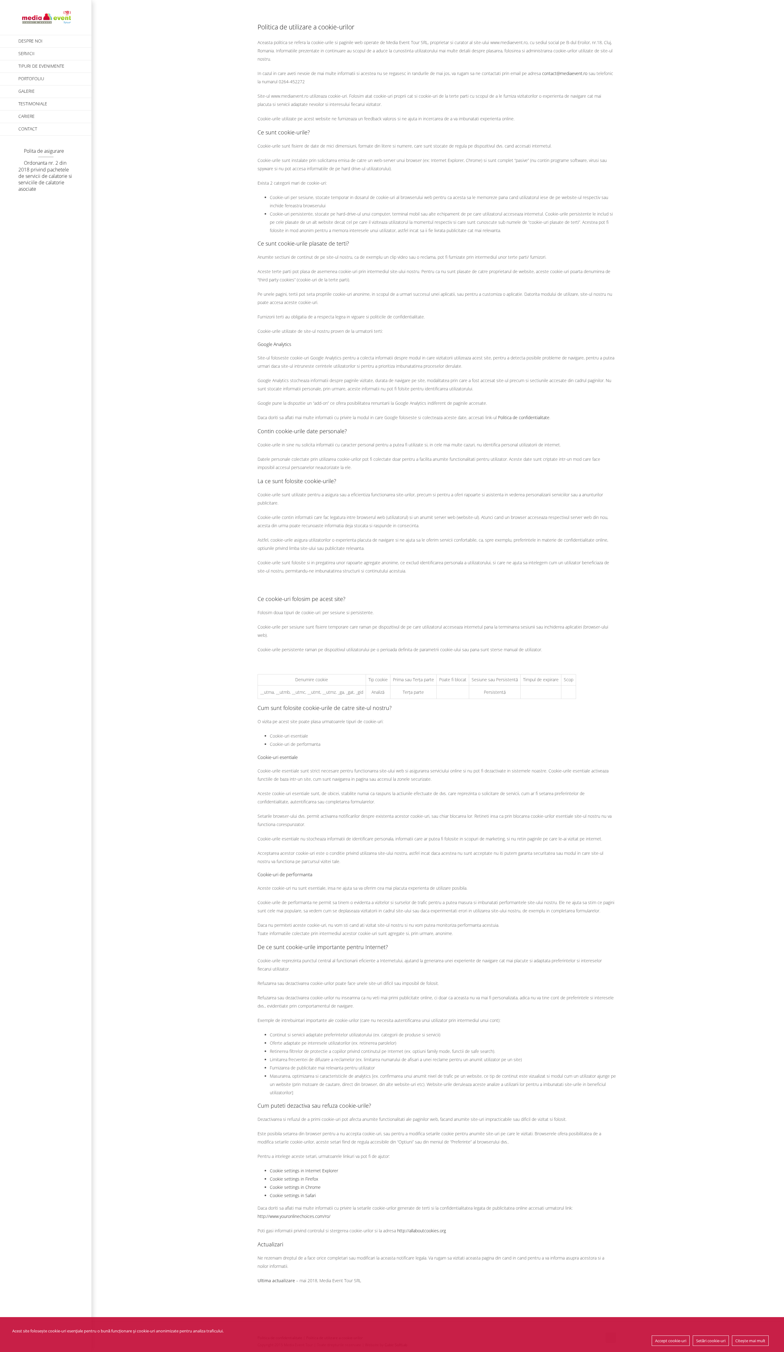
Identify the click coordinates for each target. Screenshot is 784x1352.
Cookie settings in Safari (293, 1195)
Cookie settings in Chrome (295, 1187)
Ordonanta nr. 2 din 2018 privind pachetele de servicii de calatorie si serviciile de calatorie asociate (45, 176)
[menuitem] (46, 41)
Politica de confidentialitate (523, 417)
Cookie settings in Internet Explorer (304, 1171)
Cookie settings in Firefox (294, 1179)
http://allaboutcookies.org (421, 1231)
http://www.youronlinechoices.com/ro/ (294, 1216)
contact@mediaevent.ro (564, 73)
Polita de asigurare (44, 151)
